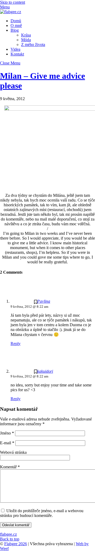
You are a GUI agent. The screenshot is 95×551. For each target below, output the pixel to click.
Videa (15, 49)
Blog (15, 30)
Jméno (7, 433)
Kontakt (17, 54)
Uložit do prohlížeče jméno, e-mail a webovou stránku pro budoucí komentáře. (41, 513)
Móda (26, 40)
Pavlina (43, 301)
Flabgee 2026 (15, 543)
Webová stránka (13, 452)
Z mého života (33, 44)
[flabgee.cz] (10, 12)
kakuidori (45, 371)
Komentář (10, 467)
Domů (16, 20)
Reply (16, 343)
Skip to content (12, 2)
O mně (16, 25)
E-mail (7, 443)
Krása (26, 35)
